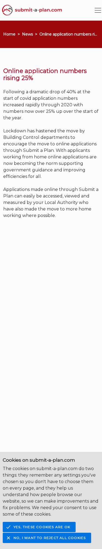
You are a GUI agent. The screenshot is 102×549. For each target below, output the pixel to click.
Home (9, 34)
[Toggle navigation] (98, 10)
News (27, 34)
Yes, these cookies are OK (42, 527)
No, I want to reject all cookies (50, 538)
